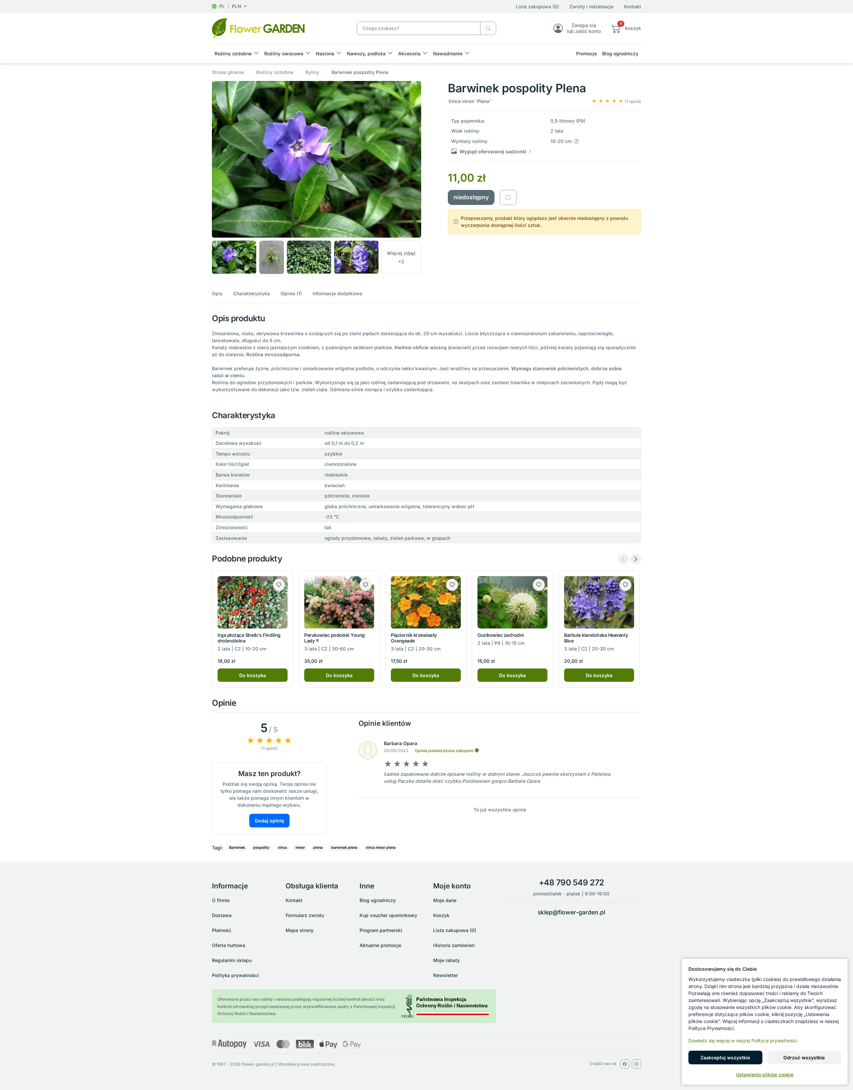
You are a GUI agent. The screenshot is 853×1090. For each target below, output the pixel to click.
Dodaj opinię (269, 820)
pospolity (261, 847)
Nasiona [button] (325, 53)
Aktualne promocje (380, 945)
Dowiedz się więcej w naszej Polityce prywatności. (743, 1040)
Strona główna (228, 72)
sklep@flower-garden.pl (571, 912)
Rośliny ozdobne (274, 72)
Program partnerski (381, 930)
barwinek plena (344, 847)
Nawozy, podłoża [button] (366, 53)
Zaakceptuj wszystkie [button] (725, 1057)
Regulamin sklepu (232, 960)
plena (318, 847)
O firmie (221, 900)
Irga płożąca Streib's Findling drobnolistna (249, 637)
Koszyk (441, 915)
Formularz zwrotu (305, 915)
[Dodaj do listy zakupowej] (508, 197)
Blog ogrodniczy (620, 53)
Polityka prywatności (235, 975)
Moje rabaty (446, 960)
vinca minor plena (381, 847)
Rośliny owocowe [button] (283, 53)
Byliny (312, 72)
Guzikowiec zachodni (500, 635)
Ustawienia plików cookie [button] (764, 1074)
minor (300, 847)
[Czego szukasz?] (488, 28)
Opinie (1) (291, 293)
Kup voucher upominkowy (388, 915)
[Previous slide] (623, 559)
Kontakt (632, 6)
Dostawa (222, 915)
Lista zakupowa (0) (537, 6)
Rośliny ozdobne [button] (233, 53)
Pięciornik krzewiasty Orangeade (414, 637)
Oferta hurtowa (228, 945)
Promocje (586, 53)
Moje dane (444, 900)
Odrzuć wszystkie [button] (804, 1057)
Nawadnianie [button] (447, 53)
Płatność (221, 930)
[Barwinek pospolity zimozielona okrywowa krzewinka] (258, 28)
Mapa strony (300, 930)
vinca (282, 847)
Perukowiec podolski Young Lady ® (334, 637)
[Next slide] (635, 559)
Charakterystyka (251, 293)
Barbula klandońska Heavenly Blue (596, 637)
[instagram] (636, 1064)
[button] (229, 6)
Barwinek (237, 847)
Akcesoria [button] (409, 53)
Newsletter (445, 975)
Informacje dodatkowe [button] (337, 293)
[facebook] (624, 1064)
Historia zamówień (453, 945)
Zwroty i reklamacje (591, 6)
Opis (217, 293)
